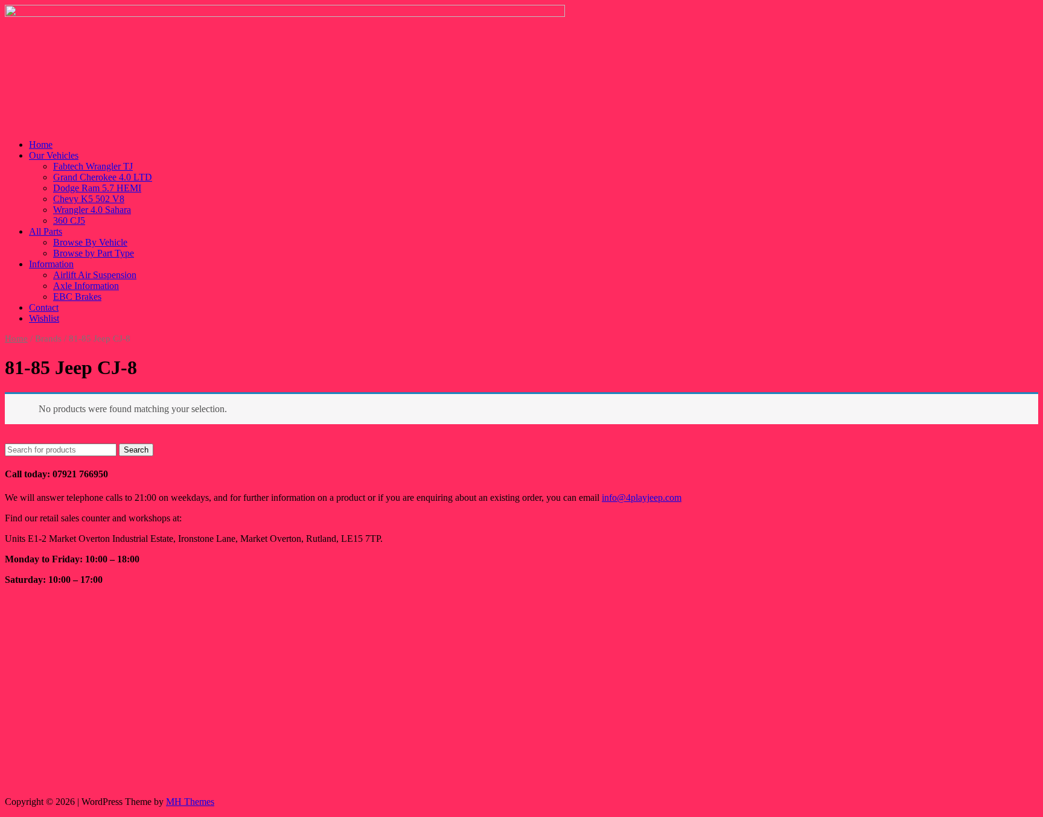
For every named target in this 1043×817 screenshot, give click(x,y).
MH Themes (190, 801)
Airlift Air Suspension (94, 275)
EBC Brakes (77, 296)
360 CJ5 (69, 220)
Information (51, 264)
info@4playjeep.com (641, 497)
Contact (44, 307)
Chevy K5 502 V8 (88, 199)
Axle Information (86, 286)
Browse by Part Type (93, 253)
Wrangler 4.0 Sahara (92, 210)
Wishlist (44, 318)
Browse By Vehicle (90, 242)
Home (41, 144)
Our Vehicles (53, 155)
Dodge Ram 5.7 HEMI (97, 188)
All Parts (45, 231)
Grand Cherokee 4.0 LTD (102, 177)
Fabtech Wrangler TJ (93, 166)
